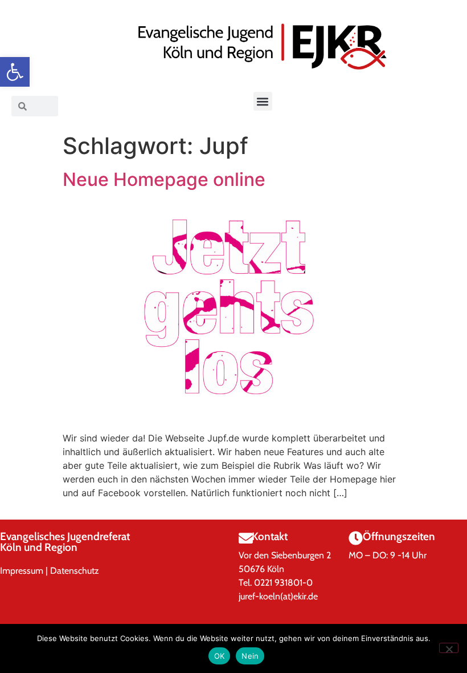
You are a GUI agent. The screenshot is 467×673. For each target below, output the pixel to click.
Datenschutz (74, 570)
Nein (250, 655)
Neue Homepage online (164, 179)
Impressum (21, 570)
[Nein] (448, 648)
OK (219, 655)
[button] (15, 72)
